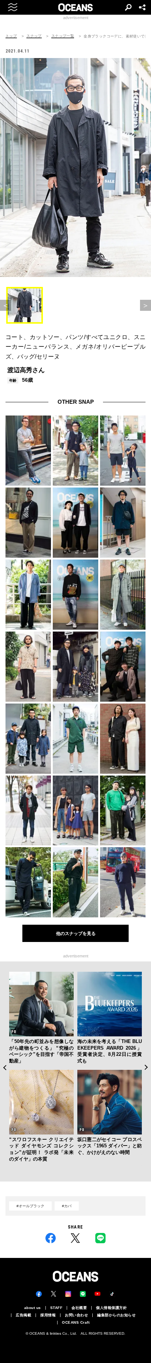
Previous (4, 1067)
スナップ (34, 36)
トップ (11, 36)
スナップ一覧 (62, 36)
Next (146, 1067)
